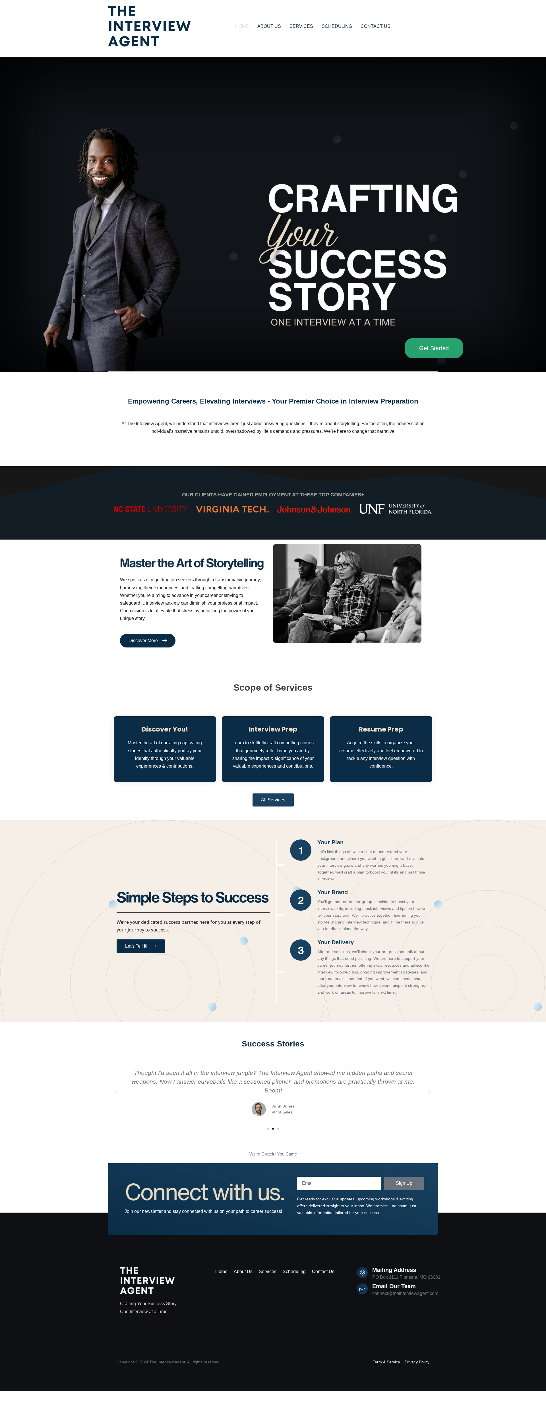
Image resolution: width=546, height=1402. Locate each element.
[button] (116, 1092)
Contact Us (323, 1271)
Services (267, 1271)
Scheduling (294, 1271)
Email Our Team (394, 1286)
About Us (243, 1271)
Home (221, 1271)
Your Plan (330, 842)
